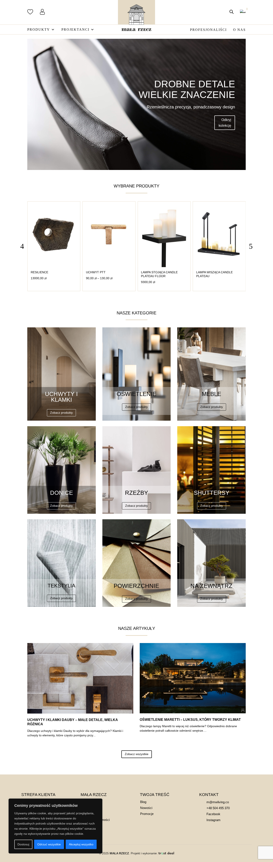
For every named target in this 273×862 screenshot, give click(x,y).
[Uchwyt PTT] (54, 266)
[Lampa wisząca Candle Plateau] (164, 266)
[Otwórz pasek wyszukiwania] (231, 11)
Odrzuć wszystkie (49, 844)
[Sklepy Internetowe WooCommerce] (166, 853)
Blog (143, 802)
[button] (251, 246)
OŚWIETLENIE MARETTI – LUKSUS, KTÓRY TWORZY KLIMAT (190, 719)
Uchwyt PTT (40, 272)
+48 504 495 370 (218, 808)
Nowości (146, 808)
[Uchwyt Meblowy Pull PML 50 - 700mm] (219, 266)
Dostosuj (23, 844)
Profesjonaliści (208, 30)
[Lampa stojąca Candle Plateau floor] (109, 266)
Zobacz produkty (61, 412)
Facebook (213, 814)
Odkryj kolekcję (225, 122)
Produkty (38, 29)
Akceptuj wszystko (81, 844)
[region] (55, 826)
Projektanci (75, 29)
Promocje (147, 814)
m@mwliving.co (217, 802)
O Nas (239, 30)
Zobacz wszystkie (136, 754)
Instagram (213, 820)
